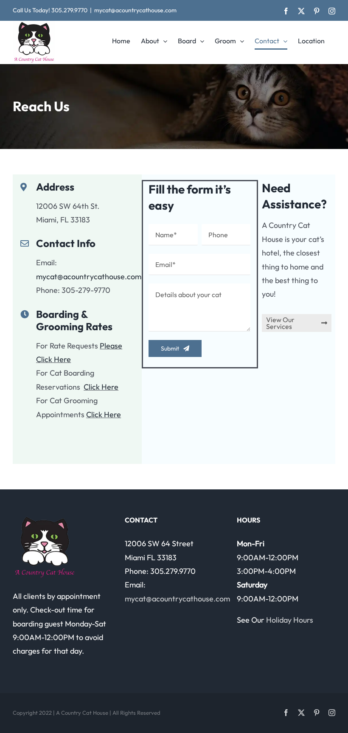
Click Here (101, 387)
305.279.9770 (69, 10)
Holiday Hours (289, 620)
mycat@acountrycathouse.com (135, 10)
